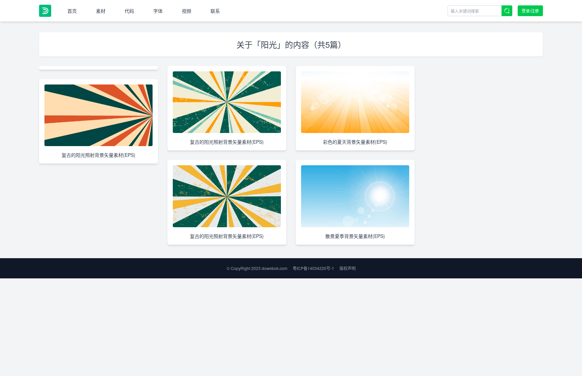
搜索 (507, 10)
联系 (215, 10)
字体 (158, 10)
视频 (186, 10)
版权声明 (348, 268)
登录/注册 (530, 10)
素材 (100, 10)
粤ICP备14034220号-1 (313, 268)
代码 (129, 10)
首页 (72, 10)
